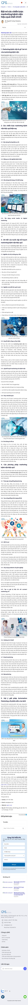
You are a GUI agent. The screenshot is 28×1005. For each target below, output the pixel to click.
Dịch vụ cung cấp (6, 937)
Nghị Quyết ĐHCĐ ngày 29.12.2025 (19, 888)
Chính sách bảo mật (6, 952)
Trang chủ (3, 6)
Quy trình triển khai (6, 954)
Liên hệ (3, 941)
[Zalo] (9, 990)
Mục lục (4, 27)
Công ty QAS (5, 932)
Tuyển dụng (4, 939)
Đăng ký (14, 864)
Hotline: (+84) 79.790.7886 (10, 920)
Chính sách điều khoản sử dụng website (11, 956)
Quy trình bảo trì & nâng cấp (8, 958)
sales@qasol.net (8, 925)
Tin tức (9, 6)
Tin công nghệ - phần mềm (19, 6)
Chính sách (4, 947)
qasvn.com (9, 805)
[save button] (25, 968)
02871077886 (7, 922)
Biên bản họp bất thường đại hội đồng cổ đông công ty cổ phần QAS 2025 (19, 893)
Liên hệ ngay (5, 964)
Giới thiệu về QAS (6, 950)
